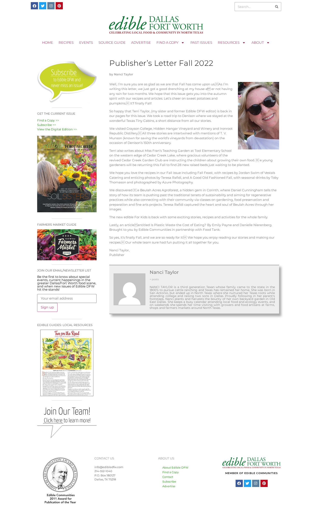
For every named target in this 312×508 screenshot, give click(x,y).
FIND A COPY (167, 43)
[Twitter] (42, 5)
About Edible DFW (175, 467)
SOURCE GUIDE (112, 43)
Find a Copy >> (48, 120)
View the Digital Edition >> (57, 129)
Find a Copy (170, 472)
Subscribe (169, 481)
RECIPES (66, 43)
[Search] (276, 6)
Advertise (168, 486)
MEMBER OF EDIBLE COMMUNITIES (251, 473)
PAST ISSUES (201, 43)
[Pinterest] (59, 5)
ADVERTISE (141, 43)
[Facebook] (34, 5)
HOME (47, 43)
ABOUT (258, 43)
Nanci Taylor (164, 272)
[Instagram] (51, 5)
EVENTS (86, 43)
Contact (167, 476)
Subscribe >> (46, 125)
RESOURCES (229, 43)
